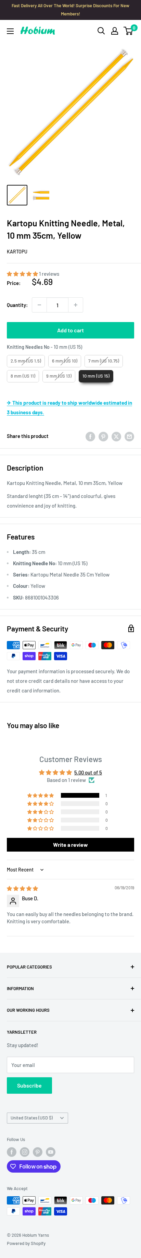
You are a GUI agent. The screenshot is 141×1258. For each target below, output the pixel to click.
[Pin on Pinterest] (103, 436)
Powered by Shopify (26, 1243)
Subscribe (29, 1085)
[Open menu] (10, 31)
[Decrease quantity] (39, 305)
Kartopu (17, 251)
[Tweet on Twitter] (116, 436)
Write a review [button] (70, 844)
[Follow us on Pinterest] (37, 1152)
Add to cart (70, 330)
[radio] (26, 361)
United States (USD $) (32, 1117)
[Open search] (101, 31)
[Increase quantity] (75, 305)
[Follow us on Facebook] (11, 1152)
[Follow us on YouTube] (50, 1152)
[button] (23, 274)
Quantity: (17, 305)
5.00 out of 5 (88, 772)
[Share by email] (129, 436)
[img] (22, 888)
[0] (128, 31)
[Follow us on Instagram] (24, 1152)
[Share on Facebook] (90, 436)
